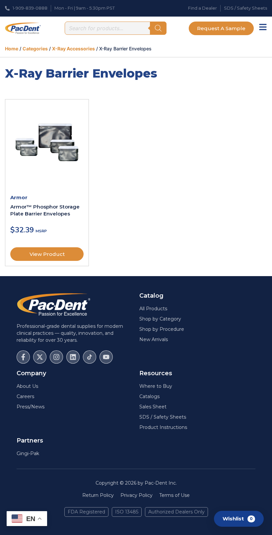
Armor (19, 197)
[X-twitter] (39, 357)
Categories (35, 48)
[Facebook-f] (23, 357)
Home (11, 48)
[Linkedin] (73, 357)
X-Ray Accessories (73, 48)
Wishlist (238, 518)
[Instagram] (56, 357)
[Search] (158, 28)
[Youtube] (106, 357)
